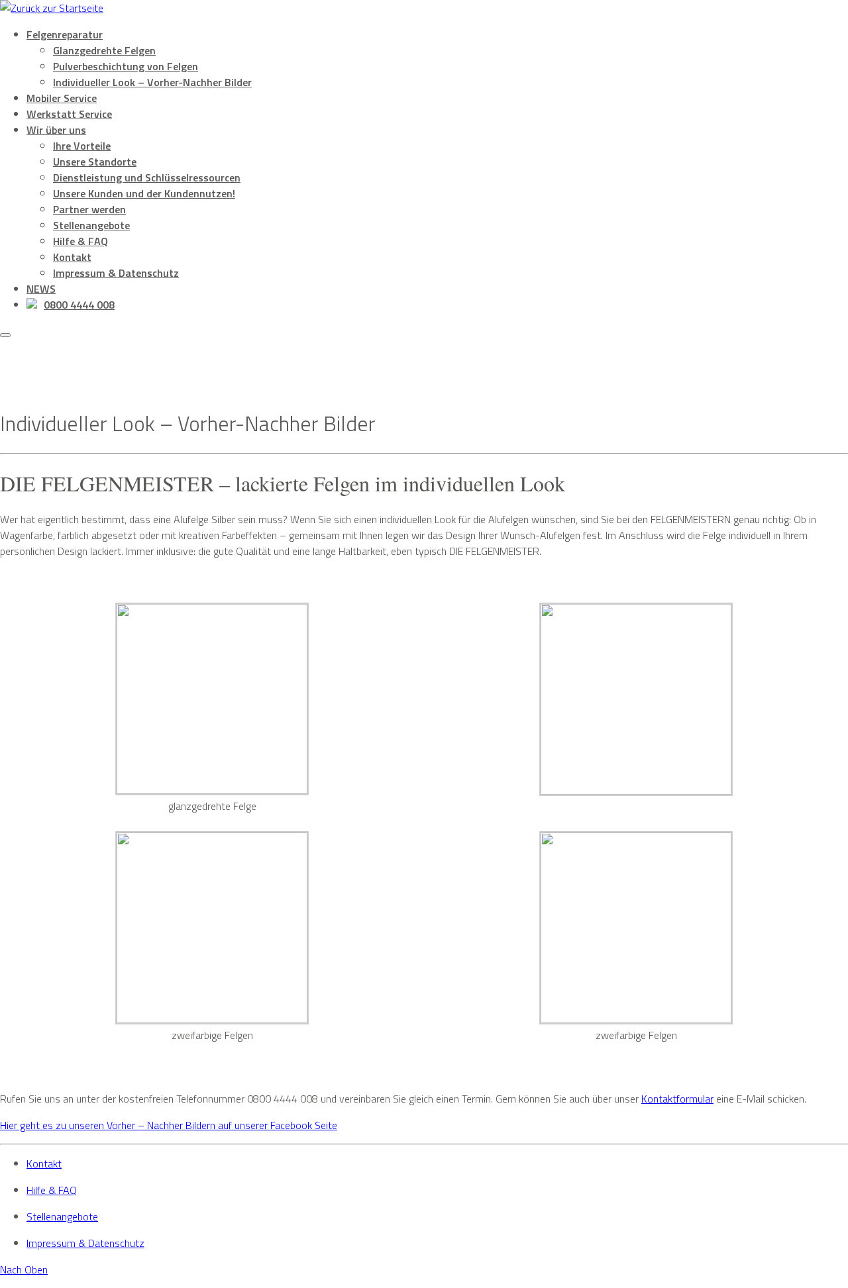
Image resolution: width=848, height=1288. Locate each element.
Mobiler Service (61, 98)
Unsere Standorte (94, 162)
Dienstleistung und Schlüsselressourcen (146, 177)
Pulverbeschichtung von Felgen (125, 66)
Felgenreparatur (64, 34)
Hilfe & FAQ (80, 241)
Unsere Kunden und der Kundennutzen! (144, 193)
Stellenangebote (91, 225)
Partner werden (89, 209)
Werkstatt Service (69, 114)
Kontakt (72, 257)
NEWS (41, 289)
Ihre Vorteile (82, 146)
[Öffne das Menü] (5, 335)
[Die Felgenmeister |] (51, 8)
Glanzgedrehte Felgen (104, 50)
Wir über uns (56, 130)
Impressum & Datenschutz (116, 273)
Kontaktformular (677, 1099)
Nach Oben (24, 1269)
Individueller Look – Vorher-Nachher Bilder (152, 82)
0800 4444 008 (79, 305)
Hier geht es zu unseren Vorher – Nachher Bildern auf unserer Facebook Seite (168, 1125)
